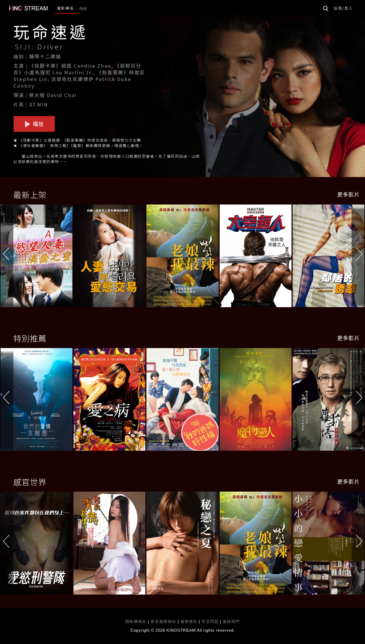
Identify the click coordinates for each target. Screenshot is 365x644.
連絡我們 (231, 621)
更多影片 (348, 194)
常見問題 (210, 621)
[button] (358, 257)
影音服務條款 (163, 621)
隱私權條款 (136, 621)
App (83, 8)
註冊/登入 (343, 8)
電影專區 (65, 8)
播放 (37, 124)
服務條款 (189, 621)
